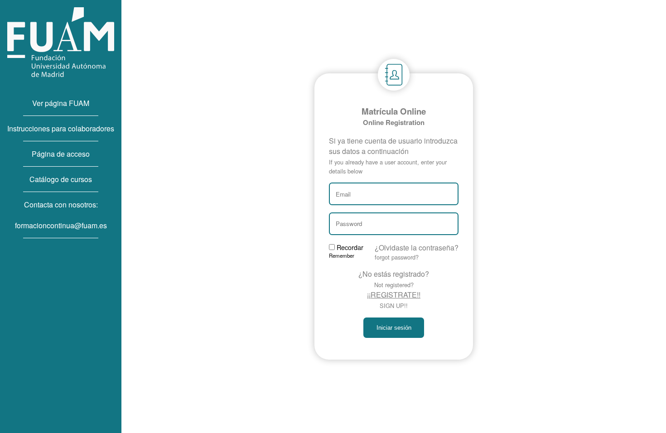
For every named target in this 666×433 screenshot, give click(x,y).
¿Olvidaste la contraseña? (416, 251)
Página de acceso (61, 154)
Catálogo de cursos (60, 179)
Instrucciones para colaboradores (60, 128)
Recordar (346, 250)
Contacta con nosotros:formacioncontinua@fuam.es (61, 215)
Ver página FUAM (60, 103)
